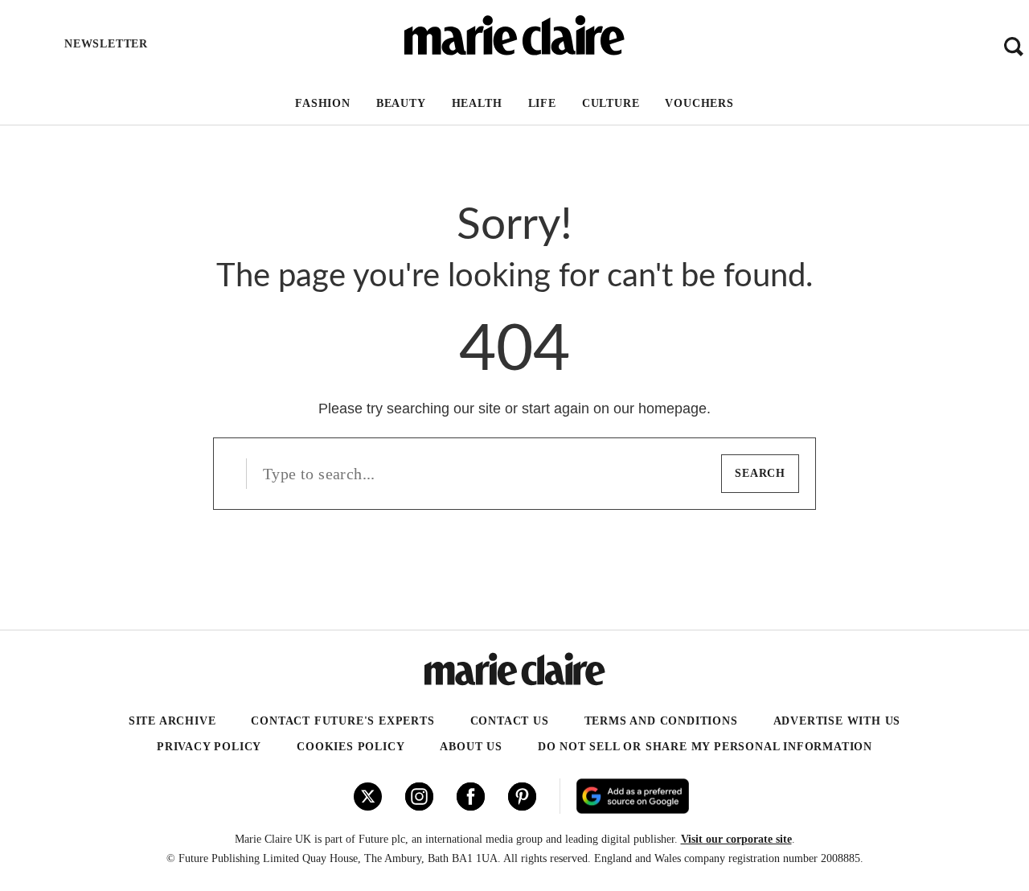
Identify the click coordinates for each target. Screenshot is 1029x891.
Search (760, 473)
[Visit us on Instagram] (419, 796)
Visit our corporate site (736, 839)
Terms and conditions (661, 721)
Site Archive (172, 721)
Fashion (323, 103)
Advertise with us (837, 721)
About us (471, 747)
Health (477, 103)
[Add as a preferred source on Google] (729, 796)
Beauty (401, 103)
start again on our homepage (614, 408)
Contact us (509, 721)
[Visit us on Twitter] (368, 796)
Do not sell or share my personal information (705, 747)
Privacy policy (209, 747)
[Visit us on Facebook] (471, 796)
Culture (611, 103)
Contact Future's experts (342, 721)
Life (542, 103)
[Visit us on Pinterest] (522, 796)
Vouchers (699, 103)
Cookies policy (350, 747)
